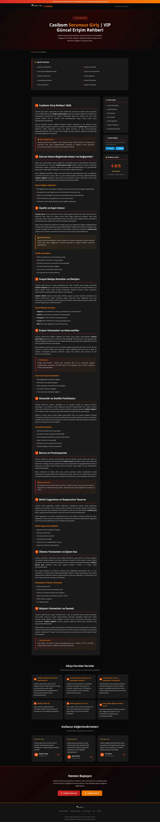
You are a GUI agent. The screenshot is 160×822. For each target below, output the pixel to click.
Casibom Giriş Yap (70, 793)
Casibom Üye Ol (93, 793)
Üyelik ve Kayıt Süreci (44, 76)
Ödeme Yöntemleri (90, 80)
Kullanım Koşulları (75, 811)
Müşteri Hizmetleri (90, 85)
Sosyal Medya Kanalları (44, 80)
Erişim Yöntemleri (42, 85)
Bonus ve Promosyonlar (91, 71)
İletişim (99, 811)
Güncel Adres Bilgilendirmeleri (46, 71)
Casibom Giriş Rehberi (44, 67)
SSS (94, 811)
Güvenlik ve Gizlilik (90, 67)
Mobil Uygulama (89, 76)
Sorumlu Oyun (87, 811)
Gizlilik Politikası (63, 811)
